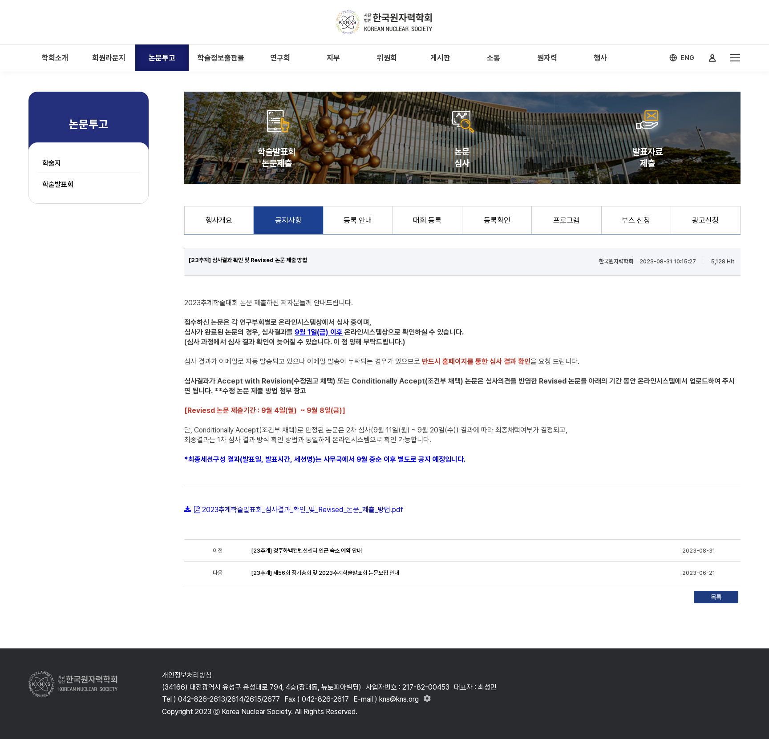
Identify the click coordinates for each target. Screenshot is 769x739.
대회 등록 (427, 220)
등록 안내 (358, 220)
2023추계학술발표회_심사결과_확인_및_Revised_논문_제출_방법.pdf (302, 509)
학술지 (51, 163)
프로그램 (566, 220)
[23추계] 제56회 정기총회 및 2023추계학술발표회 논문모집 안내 (325, 572)
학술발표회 (57, 184)
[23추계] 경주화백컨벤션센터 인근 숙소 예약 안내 (306, 550)
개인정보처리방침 (187, 675)
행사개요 (219, 220)
